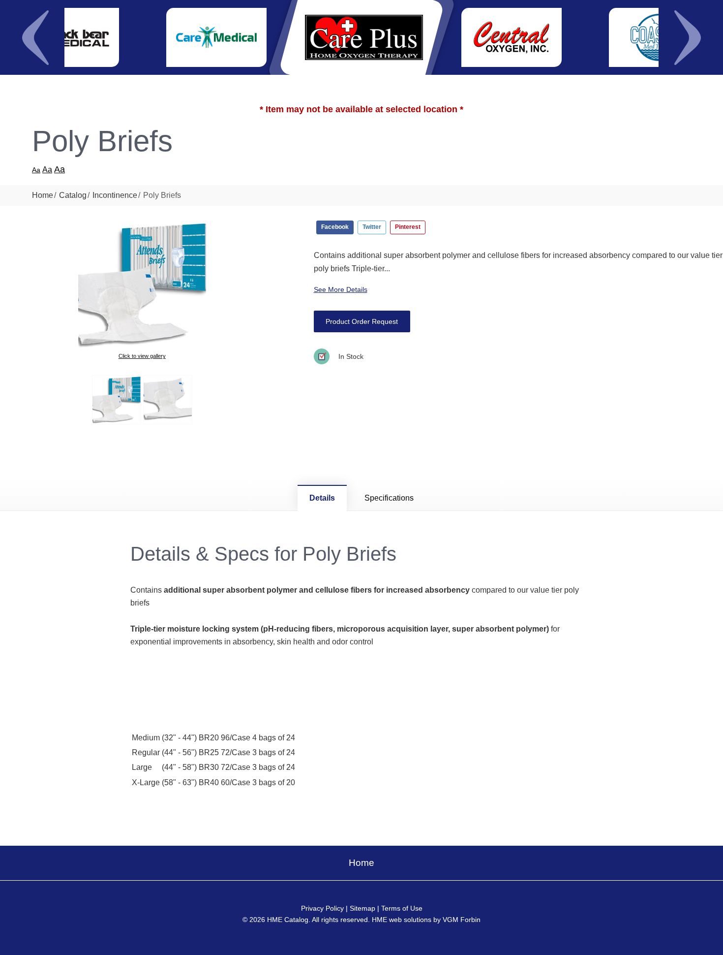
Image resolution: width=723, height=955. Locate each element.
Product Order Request (362, 321)
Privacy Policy (322, 908)
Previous (35, 37)
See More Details (340, 289)
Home (42, 195)
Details (322, 498)
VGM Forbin (462, 919)
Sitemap (362, 908)
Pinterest (408, 226)
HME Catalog (287, 919)
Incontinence (114, 195)
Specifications (389, 498)
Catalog (73, 195)
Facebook (335, 226)
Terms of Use (401, 908)
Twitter (371, 226)
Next (687, 37)
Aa (36, 170)
